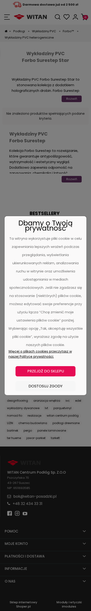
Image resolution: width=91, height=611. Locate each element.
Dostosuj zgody (45, 386)
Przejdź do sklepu (45, 371)
